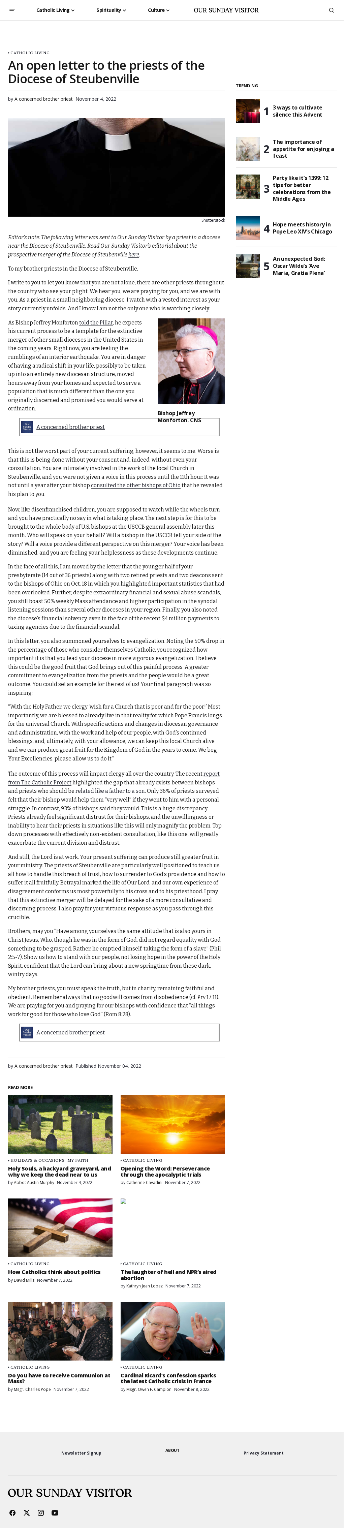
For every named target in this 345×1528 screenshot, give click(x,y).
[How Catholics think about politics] (60, 1227)
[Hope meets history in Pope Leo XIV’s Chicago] (248, 228)
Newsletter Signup (81, 1453)
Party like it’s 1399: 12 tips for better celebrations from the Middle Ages (302, 188)
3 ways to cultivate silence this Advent (297, 111)
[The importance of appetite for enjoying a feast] (248, 149)
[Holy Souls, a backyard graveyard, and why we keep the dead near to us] (60, 1124)
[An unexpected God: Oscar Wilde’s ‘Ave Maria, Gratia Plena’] (248, 266)
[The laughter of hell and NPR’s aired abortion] (173, 1227)
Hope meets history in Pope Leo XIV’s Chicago (302, 228)
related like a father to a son (110, 791)
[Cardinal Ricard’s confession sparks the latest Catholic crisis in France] (173, 1331)
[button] (12, 10)
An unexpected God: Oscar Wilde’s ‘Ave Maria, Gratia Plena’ (299, 266)
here (133, 254)
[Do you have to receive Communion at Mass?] (60, 1331)
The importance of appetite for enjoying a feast (303, 149)
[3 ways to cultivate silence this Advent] (248, 111)
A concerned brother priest (70, 427)
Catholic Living (30, 52)
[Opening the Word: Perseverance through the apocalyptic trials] (173, 1124)
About (172, 1450)
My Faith (77, 1160)
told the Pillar (96, 322)
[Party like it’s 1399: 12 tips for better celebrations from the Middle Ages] (248, 187)
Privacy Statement (264, 1453)
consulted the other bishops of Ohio (136, 485)
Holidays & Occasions (37, 1160)
